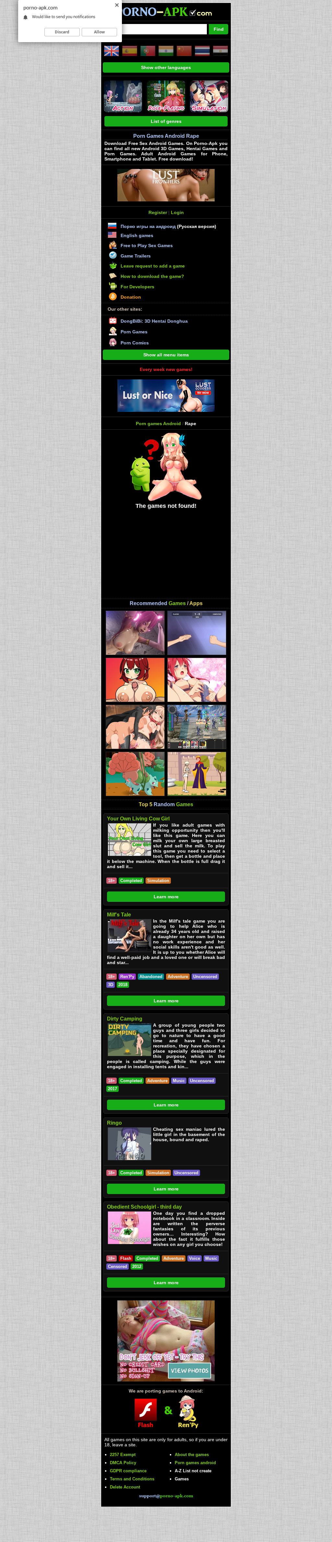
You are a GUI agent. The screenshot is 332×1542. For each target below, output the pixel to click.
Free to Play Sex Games (147, 245)
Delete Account (125, 1487)
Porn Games (134, 331)
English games (137, 235)
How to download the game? (152, 276)
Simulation (158, 880)
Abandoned (150, 976)
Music (179, 1080)
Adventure (178, 976)
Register (157, 212)
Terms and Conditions (132, 1478)
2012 (136, 1266)
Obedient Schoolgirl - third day (144, 1207)
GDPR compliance (128, 1470)
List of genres (166, 121)
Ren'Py (127, 976)
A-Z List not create (193, 1470)
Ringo (114, 1123)
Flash (125, 1258)
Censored (117, 1266)
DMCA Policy (123, 1462)
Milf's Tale (119, 914)
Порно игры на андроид (148, 226)
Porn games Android (158, 423)
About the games (192, 1454)
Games (182, 1478)
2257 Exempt (123, 1454)
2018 (122, 984)
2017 (112, 1088)
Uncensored (205, 976)
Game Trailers (136, 255)
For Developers (137, 286)
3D (110, 984)
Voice (194, 1258)
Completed (131, 880)
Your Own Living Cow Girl (138, 818)
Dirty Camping (124, 1019)
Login (177, 212)
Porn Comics (135, 342)
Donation (131, 297)
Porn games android (195, 1462)
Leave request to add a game (153, 266)
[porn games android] (163, 18)
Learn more (166, 896)
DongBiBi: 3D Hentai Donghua (154, 321)
